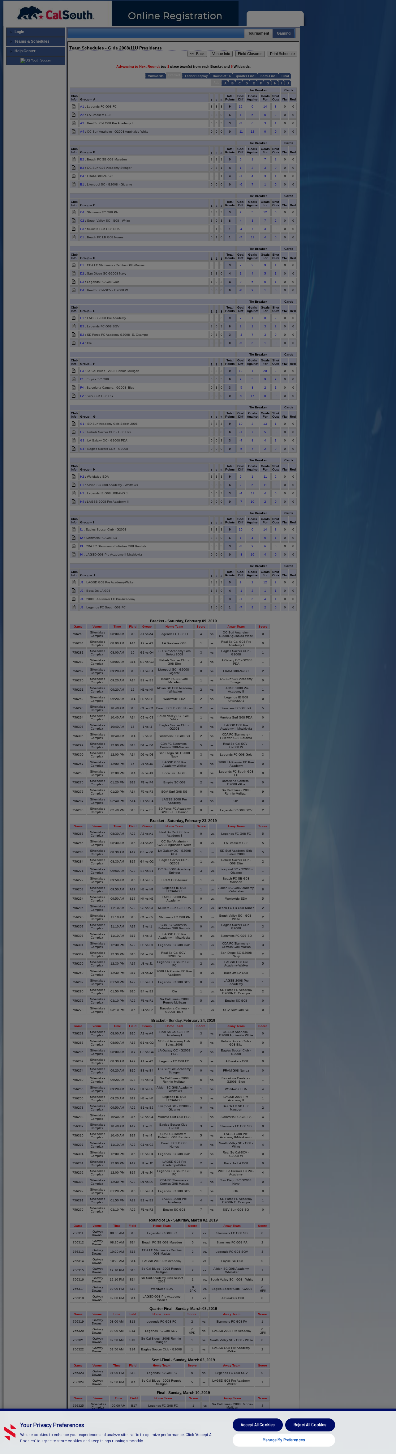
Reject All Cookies (310, 1424)
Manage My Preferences (284, 1439)
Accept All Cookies (258, 1424)
